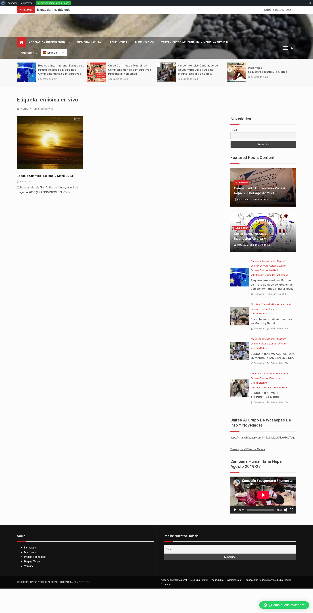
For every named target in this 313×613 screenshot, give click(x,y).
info (280, 378)
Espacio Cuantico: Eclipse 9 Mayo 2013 (45, 176)
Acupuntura (118, 42)
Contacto (27, 53)
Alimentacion (144, 42)
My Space (30, 552)
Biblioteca (281, 261)
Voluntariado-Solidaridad (263, 275)
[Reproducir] (235, 510)
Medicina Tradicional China (264, 387)
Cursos (254, 343)
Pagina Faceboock (35, 556)
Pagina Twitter (32, 561)
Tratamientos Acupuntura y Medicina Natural (195, 42)
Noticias (283, 387)
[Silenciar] (285, 510)
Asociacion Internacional (48, 42)
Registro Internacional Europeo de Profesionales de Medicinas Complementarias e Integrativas (61, 69)
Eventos (273, 309)
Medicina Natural (90, 42)
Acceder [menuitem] (12, 2)
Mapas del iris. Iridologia (53, 9)
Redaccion (25, 181)
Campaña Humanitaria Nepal (276, 304)
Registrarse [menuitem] (26, 2)
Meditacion (274, 270)
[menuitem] (3, 3)
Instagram (30, 547)
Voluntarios (282, 275)
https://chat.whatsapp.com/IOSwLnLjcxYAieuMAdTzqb (262, 437)
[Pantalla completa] (291, 510)
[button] (284, 605)
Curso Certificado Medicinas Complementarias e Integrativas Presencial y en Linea (129, 69)
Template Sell (82, 582)
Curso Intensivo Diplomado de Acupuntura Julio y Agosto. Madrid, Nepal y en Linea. (198, 69)
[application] (263, 495)
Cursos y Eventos (259, 266)
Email (233, 130)
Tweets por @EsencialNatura (247, 449)
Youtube (29, 566)
